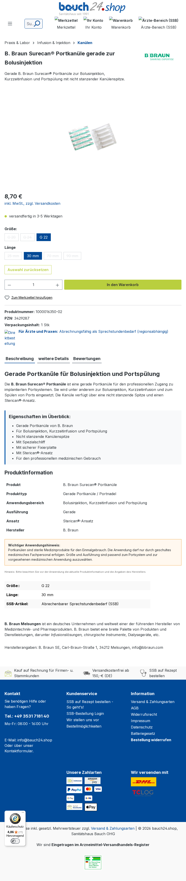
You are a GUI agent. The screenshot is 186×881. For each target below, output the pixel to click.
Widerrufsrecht (144, 714)
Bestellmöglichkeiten (83, 726)
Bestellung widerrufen (151, 740)
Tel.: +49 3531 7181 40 (27, 716)
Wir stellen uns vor (82, 720)
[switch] (15, 841)
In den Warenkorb (123, 284)
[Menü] (10, 23)
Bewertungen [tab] (86, 358)
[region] (93, 139)
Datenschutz (142, 727)
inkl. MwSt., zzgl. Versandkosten (32, 203)
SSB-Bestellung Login (85, 713)
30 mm (33, 256)
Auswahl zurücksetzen (28, 269)
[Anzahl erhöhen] (57, 285)
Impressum (140, 720)
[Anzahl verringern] (9, 285)
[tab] (20, 358)
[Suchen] (37, 23)
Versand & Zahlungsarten (152, 701)
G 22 (44, 237)
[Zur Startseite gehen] (93, 9)
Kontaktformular (19, 751)
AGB (135, 708)
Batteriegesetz (143, 733)
